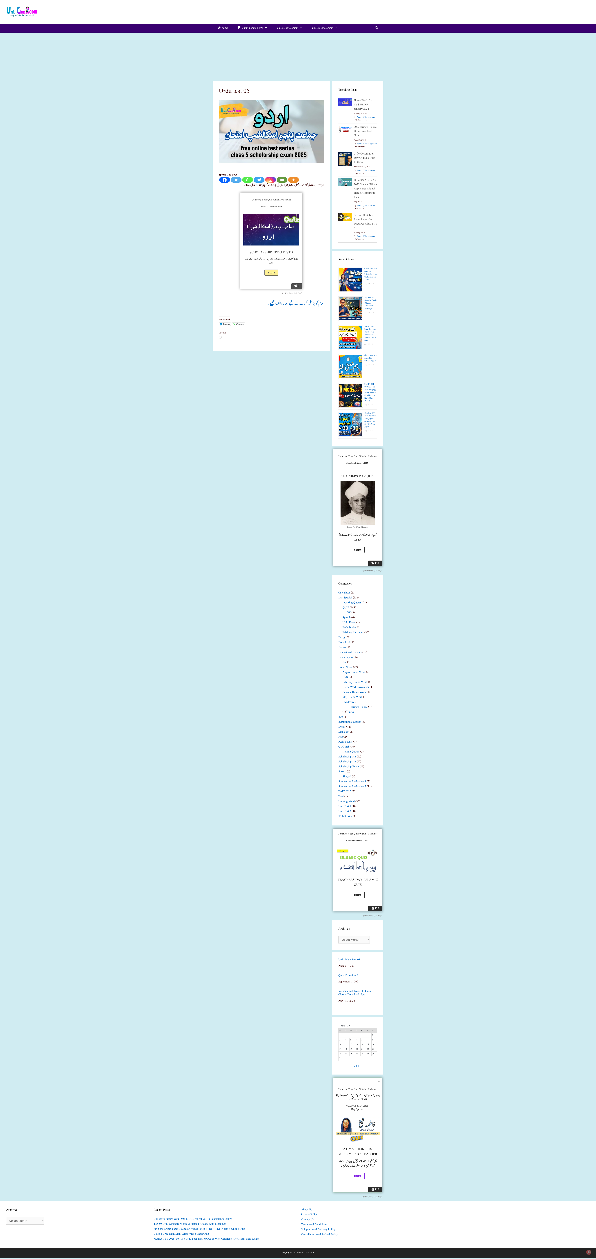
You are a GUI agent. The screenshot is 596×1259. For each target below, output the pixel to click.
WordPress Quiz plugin (293, 293)
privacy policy (309, 1215)
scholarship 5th (347, 757)
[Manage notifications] (588, 1252)
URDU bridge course (355, 707)
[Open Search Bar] (376, 28)
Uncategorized (346, 801)
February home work (355, 682)
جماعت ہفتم (350, 712)
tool (341, 796)
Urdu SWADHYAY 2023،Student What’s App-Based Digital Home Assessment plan (365, 188)
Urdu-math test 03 (349, 959)
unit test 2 (344, 811)
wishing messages (353, 632)
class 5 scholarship (287, 28)
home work (345, 667)
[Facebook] (224, 180)
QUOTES (343, 747)
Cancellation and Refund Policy (319, 1234)
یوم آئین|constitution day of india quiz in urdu (364, 158)
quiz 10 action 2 (348, 975)
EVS (345, 677)
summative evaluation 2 (352, 787)
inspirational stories (349, 722)
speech (347, 618)
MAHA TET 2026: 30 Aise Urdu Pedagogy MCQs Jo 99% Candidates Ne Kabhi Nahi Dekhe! (370, 392)
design (342, 637)
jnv (344, 662)
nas (340, 737)
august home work (354, 672)
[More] (293, 180)
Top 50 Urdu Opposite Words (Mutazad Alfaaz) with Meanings (370, 303)
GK (349, 613)
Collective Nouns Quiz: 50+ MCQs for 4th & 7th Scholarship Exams (370, 274)
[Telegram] (259, 180)
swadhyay (348, 702)
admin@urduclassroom (367, 117)
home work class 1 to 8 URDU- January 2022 (365, 105)
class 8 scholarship (322, 28)
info (340, 717)
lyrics (341, 727)
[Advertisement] (298, 56)
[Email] (282, 180)
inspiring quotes (352, 603)
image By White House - (357, 527)
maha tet (343, 732)
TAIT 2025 (344, 791)
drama (342, 647)
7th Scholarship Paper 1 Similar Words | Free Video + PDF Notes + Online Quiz (370, 333)
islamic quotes (351, 752)
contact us (307, 1220)
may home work (352, 697)
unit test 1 (344, 806)
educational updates (350, 652)
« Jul (356, 1066)
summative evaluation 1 (352, 782)
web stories (349, 628)
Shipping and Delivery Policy (318, 1230)
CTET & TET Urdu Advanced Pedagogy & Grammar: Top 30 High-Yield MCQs (370, 420)
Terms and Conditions (314, 1225)
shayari (347, 777)
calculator (344, 593)
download (344, 642)
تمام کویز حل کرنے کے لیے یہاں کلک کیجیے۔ (295, 303)
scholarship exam (348, 767)
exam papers (345, 657)
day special (345, 598)
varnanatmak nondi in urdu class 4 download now (354, 993)
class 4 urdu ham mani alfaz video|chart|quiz (370, 358)
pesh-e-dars (345, 742)
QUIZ (346, 608)
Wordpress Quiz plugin (373, 570)
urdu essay (349, 623)
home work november (356, 687)
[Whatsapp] (247, 180)
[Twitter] (236, 180)
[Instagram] (270, 180)
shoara (342, 772)
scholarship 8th (347, 762)
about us (306, 1210)
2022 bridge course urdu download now (365, 131)
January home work (354, 692)
